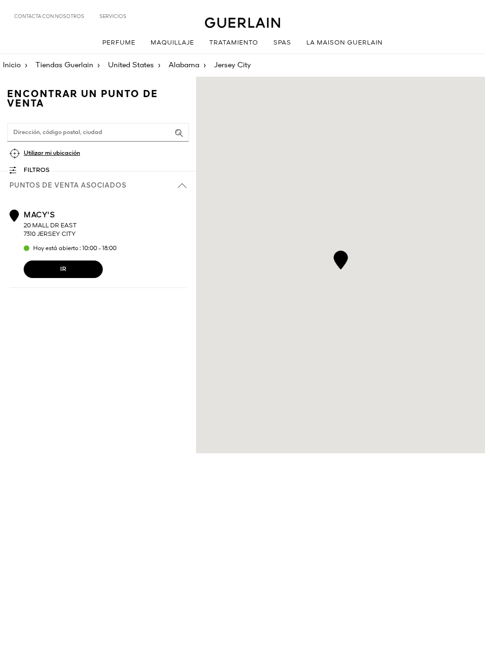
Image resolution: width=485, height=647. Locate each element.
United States (131, 65)
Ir (63, 269)
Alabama (184, 65)
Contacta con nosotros (49, 16)
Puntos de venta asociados (67, 185)
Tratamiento (233, 43)
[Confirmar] (179, 133)
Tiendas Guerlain (64, 65)
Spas (282, 43)
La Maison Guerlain (344, 43)
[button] (340, 258)
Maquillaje (172, 43)
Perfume (118, 43)
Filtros (37, 170)
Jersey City (232, 65)
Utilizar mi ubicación (52, 153)
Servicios (112, 16)
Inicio (12, 65)
